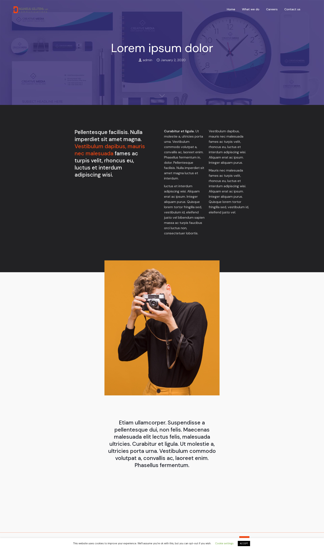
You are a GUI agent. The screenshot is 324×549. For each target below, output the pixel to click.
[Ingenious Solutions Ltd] (31, 9)
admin (147, 60)
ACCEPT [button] (244, 543)
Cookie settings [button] (224, 543)
